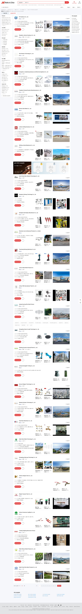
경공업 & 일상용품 (6, 23)
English (7, 606)
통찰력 (56, 605)
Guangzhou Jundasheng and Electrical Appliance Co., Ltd (33, 72)
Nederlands (56, 606)
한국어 (48, 606)
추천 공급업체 (74, 15)
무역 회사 (5, 31)
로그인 (79, 3)
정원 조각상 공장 (45, 595)
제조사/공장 (5, 29)
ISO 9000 (4, 53)
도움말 (68, 7)
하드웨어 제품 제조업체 (76, 30)
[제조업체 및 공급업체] (7, 2)
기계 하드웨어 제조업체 (46, 594)
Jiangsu (5, 90)
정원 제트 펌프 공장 (60, 595)
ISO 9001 (5, 48)
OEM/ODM (5, 39)
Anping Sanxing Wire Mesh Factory (26, 304)
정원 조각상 (17, 325)
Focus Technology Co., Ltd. (42, 608)
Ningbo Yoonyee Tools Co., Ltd (25, 494)
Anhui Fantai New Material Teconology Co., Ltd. (29, 176)
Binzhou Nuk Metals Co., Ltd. (25, 108)
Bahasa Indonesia (77, 606)
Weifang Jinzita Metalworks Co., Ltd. (27, 145)
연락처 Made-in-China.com (44, 605)
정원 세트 (17, 322)
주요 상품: (16, 22)
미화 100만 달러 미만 (6, 61)
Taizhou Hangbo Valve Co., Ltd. (25, 475)
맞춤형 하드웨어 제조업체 (76, 32)
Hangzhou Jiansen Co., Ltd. (27, 35)
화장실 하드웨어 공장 (17, 597)
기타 (4, 35)
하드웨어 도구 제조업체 (17, 595)
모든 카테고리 (5, 7)
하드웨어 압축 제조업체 (58, 4)
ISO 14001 (5, 50)
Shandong (5, 89)
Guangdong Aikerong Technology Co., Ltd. (28, 457)
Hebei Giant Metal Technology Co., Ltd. (27, 439)
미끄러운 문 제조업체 (76, 29)
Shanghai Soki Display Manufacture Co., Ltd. (28, 212)
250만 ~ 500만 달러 (6, 67)
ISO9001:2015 (5, 51)
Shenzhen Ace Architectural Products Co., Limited (30, 231)
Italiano (39, 606)
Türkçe (67, 606)
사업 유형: (16, 21)
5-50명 (4, 74)
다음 (58, 585)
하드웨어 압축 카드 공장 (32, 597)
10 (19, 585)
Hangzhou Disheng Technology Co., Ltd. (27, 194)
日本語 (19, 606)
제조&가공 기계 (6, 17)
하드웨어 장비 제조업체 (60, 594)
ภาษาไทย (63, 606)
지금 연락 (18, 29)
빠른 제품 (51, 605)
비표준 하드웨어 (24, 322)
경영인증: (16, 81)
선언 (25, 605)
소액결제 (5, 44)
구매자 (61, 7)
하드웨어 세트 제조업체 (17, 594)
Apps (73, 7)
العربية (52, 606)
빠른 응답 (5, 41)
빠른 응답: (16, 44)
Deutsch (30, 606)
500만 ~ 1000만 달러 (7, 65)
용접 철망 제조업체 (75, 27)
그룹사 (4, 32)
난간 (31, 325)
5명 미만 (4, 77)
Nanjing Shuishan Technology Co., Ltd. (27, 402)
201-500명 (5, 78)
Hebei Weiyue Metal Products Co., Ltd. (27, 549)
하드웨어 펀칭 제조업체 (49, 4)
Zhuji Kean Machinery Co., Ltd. (25, 420)
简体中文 (11, 606)
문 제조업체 (74, 18)
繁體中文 (15, 606)
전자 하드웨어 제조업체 (32, 595)
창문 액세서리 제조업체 (76, 26)
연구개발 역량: (17, 24)
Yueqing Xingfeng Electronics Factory (27, 530)
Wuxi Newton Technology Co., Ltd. (26, 53)
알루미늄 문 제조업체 (76, 23)
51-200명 (5, 75)
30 (22, 585)
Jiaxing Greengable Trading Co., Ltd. (27, 365)
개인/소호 (4, 34)
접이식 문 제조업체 (75, 24)
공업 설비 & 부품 (6, 20)
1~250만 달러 (5, 68)
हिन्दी (59, 606)
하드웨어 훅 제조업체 (41, 4)
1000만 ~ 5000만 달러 (6, 63)
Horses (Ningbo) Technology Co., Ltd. (27, 384)
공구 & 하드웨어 (6, 19)
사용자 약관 (30, 605)
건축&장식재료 (6, 22)
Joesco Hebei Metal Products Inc (26, 267)
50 (24, 585)
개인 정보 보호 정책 (36, 605)
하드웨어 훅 (31, 322)
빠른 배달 (5, 42)
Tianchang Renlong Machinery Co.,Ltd (27, 249)
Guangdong (5, 87)
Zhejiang (5, 85)
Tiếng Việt (71, 606)
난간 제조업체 (74, 19)
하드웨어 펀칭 (38, 322)
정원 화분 (23, 325)
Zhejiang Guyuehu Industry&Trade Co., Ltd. (28, 347)
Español (27, 606)
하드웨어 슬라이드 (53, 322)
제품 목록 (5, 13)
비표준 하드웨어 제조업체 (32, 4)
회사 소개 (22, 605)
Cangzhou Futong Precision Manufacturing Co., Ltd (30, 90)
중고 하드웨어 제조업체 (32, 594)
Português (35, 606)
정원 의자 (61, 322)
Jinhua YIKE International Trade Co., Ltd (27, 286)
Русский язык (44, 606)
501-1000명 (5, 80)
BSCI (4, 54)
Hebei (4, 92)
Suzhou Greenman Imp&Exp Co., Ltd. (27, 512)
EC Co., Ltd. (23, 16)
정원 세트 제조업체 (24, 4)
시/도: (15, 26)
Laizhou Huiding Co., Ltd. (26, 127)
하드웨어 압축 (45, 322)
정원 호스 (66, 322)
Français (22, 606)
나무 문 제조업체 (75, 21)
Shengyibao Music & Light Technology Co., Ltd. (29, 329)
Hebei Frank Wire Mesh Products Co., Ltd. (28, 567)
